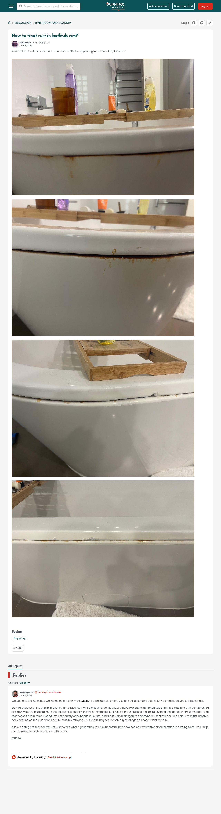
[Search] (20, 6)
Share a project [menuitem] (183, 6)
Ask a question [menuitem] (158, 6)
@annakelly (81, 700)
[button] (15, 44)
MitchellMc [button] (26, 692)
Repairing (20, 638)
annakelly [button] (25, 42)
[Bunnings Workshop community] (116, 6)
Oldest (24, 682)
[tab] (15, 666)
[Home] (9, 22)
